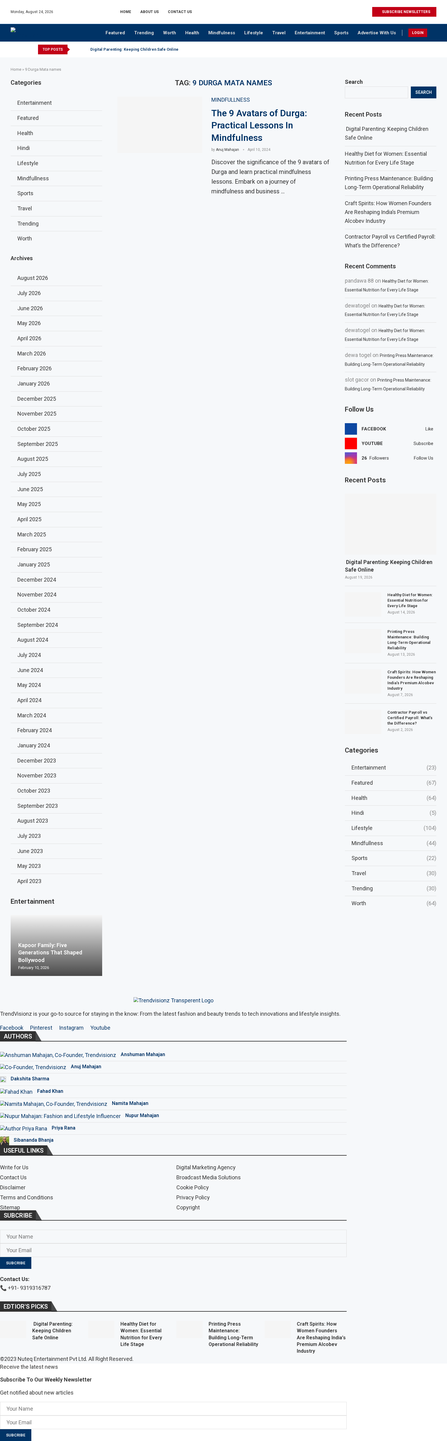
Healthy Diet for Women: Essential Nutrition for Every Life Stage (410, 600)
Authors (18, 1036)
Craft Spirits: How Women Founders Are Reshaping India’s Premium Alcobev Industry (388, 212)
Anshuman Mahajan (143, 1054)
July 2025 (29, 474)
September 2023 (37, 806)
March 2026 (31, 353)
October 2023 (33, 790)
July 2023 (29, 836)
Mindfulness (221, 33)
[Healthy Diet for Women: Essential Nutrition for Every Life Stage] (363, 604)
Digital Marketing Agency (206, 1167)
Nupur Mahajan (142, 1115)
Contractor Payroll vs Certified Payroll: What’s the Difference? (409, 718)
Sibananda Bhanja (34, 1140)
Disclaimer (13, 1187)
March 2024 (31, 715)
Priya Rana (63, 1128)
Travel (279, 33)
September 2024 (37, 625)
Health (192, 33)
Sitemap (10, 1207)
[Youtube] (360, 11)
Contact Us (180, 12)
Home (125, 12)
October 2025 (33, 429)
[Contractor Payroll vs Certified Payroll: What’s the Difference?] (363, 722)
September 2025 (37, 444)
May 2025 (29, 504)
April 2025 (29, 519)
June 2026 (30, 308)
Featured (115, 33)
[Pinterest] (353, 11)
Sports (341, 33)
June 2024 (30, 670)
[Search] (433, 33)
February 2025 (34, 549)
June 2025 (30, 489)
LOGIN (418, 33)
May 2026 (29, 323)
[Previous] (75, 49)
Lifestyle (253, 33)
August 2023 (32, 820)
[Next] (83, 49)
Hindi (394, 813)
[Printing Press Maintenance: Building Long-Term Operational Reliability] (363, 641)
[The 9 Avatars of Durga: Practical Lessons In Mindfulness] (159, 125)
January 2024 (33, 745)
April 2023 (29, 881)
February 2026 (34, 368)
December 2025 (36, 399)
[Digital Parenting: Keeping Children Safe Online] (390, 524)
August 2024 (32, 640)
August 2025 (32, 459)
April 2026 (29, 338)
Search (354, 82)
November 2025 (36, 413)
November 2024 (36, 594)
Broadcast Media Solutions (208, 1177)
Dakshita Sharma (30, 1079)
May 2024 (29, 685)
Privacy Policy (193, 1197)
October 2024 (33, 610)
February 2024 (34, 730)
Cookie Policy (192, 1187)
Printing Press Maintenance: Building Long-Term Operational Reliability (409, 640)
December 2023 (36, 760)
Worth (169, 33)
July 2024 (29, 655)
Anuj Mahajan (227, 150)
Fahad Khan (50, 1091)
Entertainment (310, 33)
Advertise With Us (377, 33)
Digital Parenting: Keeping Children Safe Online (133, 49)
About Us (149, 12)
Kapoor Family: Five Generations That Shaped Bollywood (50, 952)
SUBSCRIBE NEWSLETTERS (405, 12)
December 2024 (36, 579)
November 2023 (36, 775)
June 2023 (30, 851)
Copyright (188, 1207)
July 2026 (29, 293)
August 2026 (32, 278)
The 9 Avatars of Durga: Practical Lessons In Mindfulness (259, 125)
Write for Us (14, 1167)
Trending (144, 33)
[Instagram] (346, 11)
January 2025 (33, 564)
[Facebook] (339, 11)
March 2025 (31, 534)
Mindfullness (394, 843)
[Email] (367, 11)
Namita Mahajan (130, 1103)
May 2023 (29, 866)
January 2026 (33, 383)
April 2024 (29, 700)
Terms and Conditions (26, 1197)
